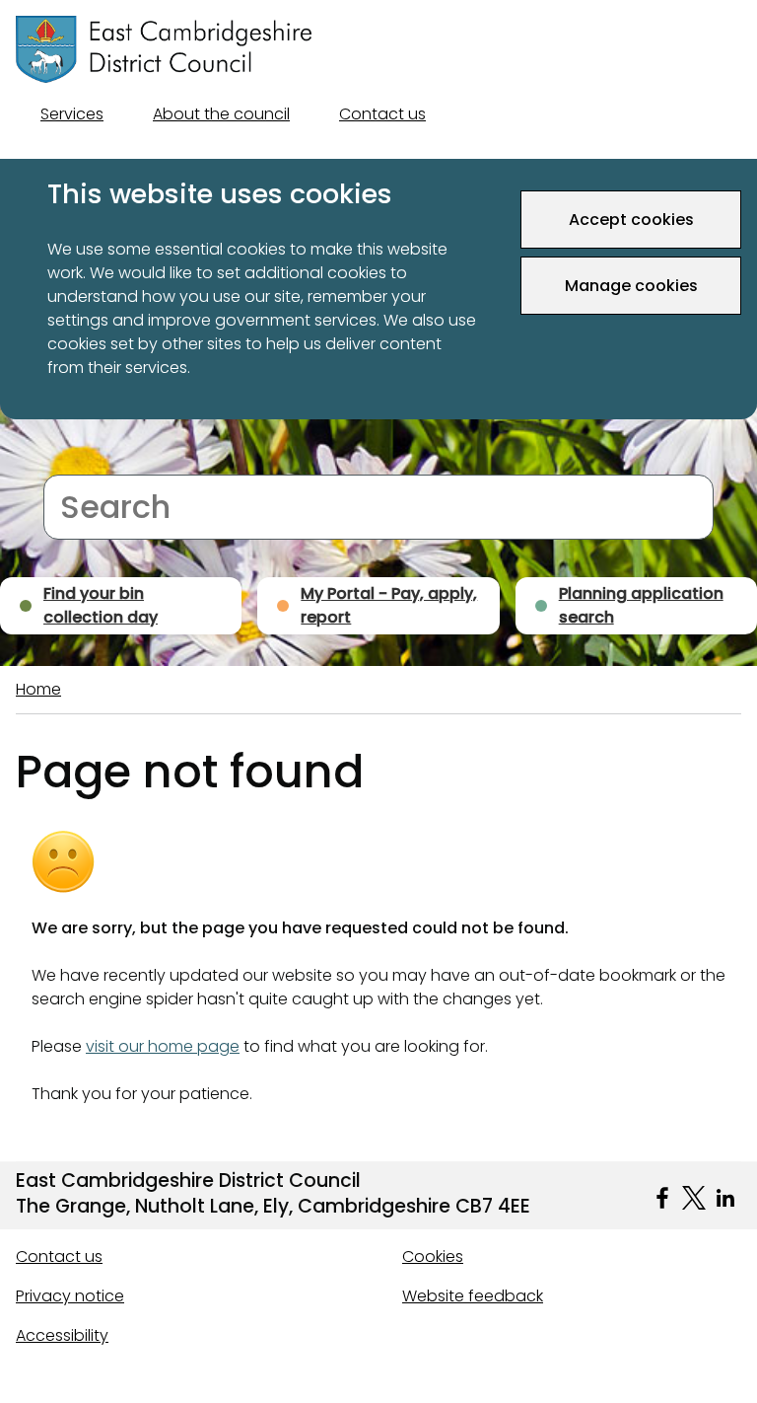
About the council (221, 114)
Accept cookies (631, 219)
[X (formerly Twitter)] (694, 1198)
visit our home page (163, 1046)
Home (38, 689)
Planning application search (641, 605)
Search (70, 462)
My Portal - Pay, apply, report (389, 605)
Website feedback (472, 1296)
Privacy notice (70, 1296)
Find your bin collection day (100, 605)
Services (71, 114)
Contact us (382, 114)
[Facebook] (662, 1198)
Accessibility (62, 1335)
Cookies (432, 1256)
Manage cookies (631, 285)
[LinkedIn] (725, 1198)
